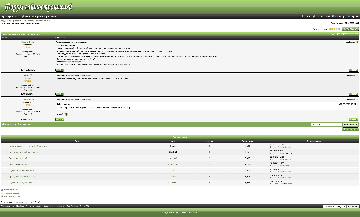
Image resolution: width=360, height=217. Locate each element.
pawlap (173, 170)
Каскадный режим (335, 34)
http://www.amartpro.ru (73, 62)
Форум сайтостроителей (11, 21)
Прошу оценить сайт (18, 158)
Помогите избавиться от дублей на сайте (28, 146)
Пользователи (323, 16)
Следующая (24, 124)
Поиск (308, 16)
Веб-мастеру (28, 21)
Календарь (340, 16)
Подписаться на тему (12, 196)
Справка (355, 16)
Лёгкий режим (72, 206)
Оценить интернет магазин (21, 170)
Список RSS (84, 206)
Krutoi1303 (173, 164)
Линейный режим (351, 34)
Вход (27, 16)
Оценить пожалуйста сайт (21, 182)
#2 (357, 76)
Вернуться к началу (33, 206)
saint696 (173, 158)
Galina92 (26, 42)
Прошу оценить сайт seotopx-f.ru (24, 152)
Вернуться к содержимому (54, 206)
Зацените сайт (42, 21)
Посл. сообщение (277, 147)
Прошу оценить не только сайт (23, 176)
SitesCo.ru (20, 206)
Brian (26, 75)
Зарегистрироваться (45, 16)
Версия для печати (11, 190)
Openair (288, 147)
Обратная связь (7, 206)
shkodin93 (173, 182)
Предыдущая (9, 124)
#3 (357, 100)
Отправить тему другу (12, 193)
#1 (357, 42)
